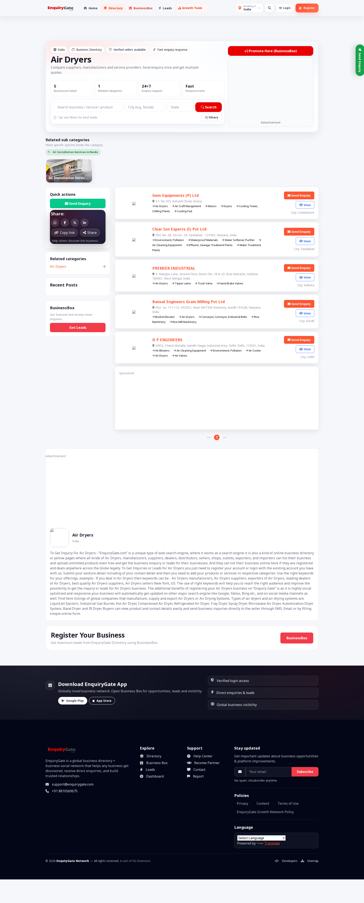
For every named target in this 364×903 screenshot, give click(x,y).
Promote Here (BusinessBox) (273, 51)
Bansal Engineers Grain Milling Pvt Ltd (188, 301)
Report (198, 776)
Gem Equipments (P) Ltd (175, 195)
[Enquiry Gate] (61, 750)
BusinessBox (296, 638)
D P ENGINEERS (167, 339)
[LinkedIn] (84, 223)
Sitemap (312, 861)
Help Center (203, 756)
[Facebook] (65, 223)
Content (263, 803)
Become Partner (207, 762)
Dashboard (155, 776)
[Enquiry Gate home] (60, 8)
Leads (150, 769)
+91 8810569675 (65, 791)
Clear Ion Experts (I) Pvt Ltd (179, 229)
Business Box (156, 762)
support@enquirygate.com (73, 784)
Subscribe (305, 771)
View (307, 205)
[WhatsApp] (55, 223)
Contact (199, 769)
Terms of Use (288, 803)
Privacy (242, 803)
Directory (154, 756)
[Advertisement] (270, 89)
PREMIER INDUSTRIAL (173, 268)
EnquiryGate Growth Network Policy (265, 812)
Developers (289, 861)
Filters (213, 117)
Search (211, 107)
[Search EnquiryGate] (269, 7)
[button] (192, 8)
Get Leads (77, 327)
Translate (272, 843)
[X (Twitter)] (75, 223)
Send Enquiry (80, 203)
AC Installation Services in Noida (75, 152)
